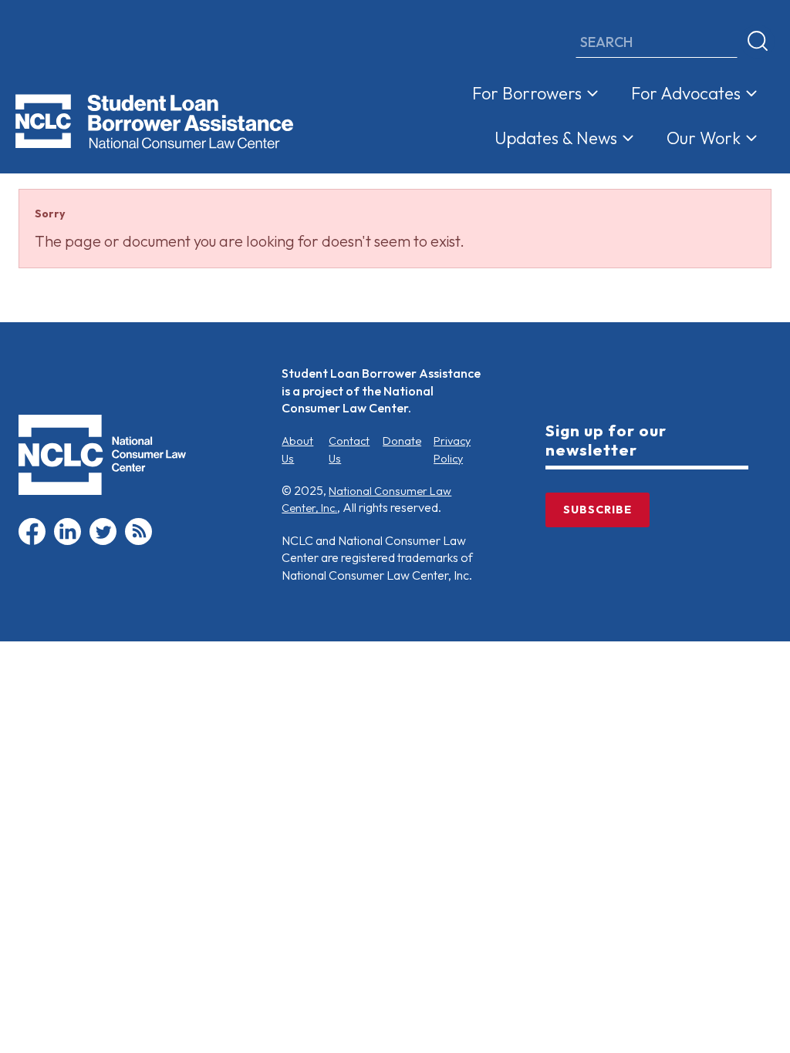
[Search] (758, 42)
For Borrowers (527, 93)
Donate (402, 441)
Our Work (704, 138)
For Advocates (686, 93)
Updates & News (556, 138)
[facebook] (32, 541)
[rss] (138, 541)
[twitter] (102, 541)
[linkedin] (67, 541)
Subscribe (597, 509)
